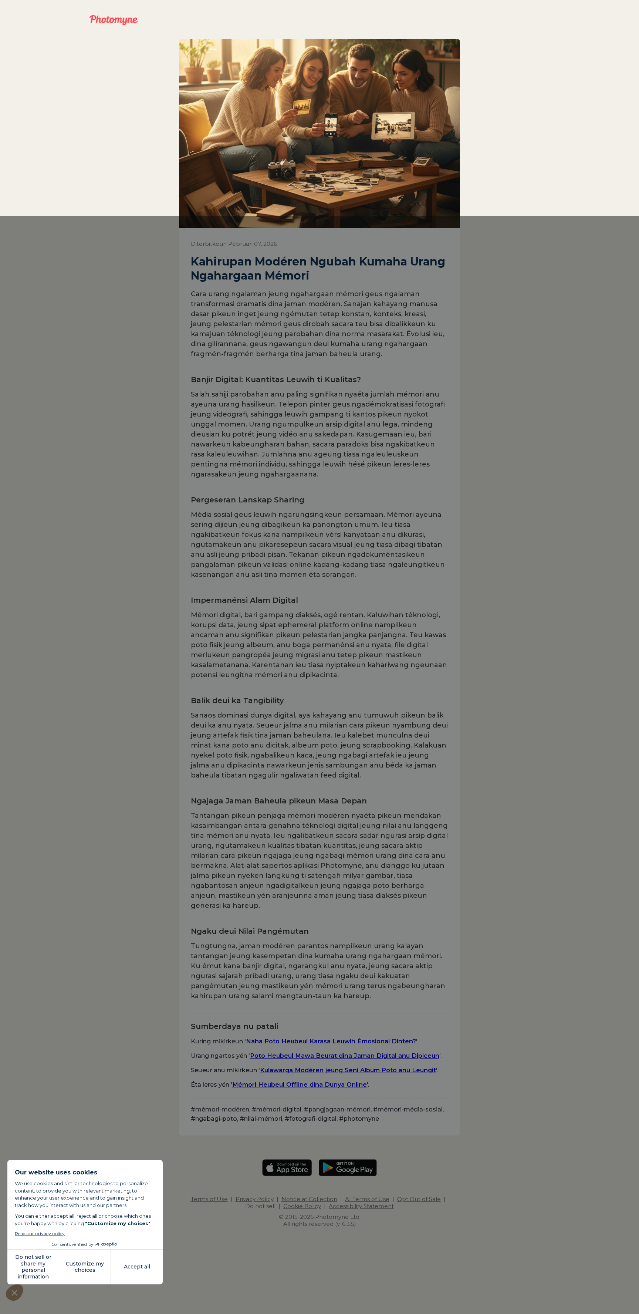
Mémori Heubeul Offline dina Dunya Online (299, 1084)
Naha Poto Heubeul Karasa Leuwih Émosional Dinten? (331, 1041)
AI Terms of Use (367, 1199)
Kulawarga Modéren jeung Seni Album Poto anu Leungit (348, 1070)
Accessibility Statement (361, 1206)
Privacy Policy (255, 1199)
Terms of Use (209, 1199)
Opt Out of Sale (419, 1199)
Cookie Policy (302, 1206)
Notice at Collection (309, 1199)
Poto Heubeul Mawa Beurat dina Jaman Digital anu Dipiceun (344, 1055)
